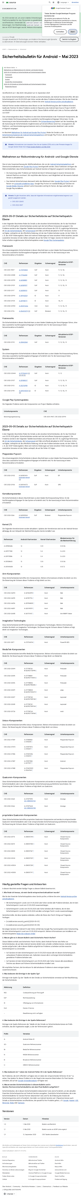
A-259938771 (23, 301)
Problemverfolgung (61, 1179)
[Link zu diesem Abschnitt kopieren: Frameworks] (16, 318)
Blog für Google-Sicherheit (37, 1170)
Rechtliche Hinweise (28, 1186)
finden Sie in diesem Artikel (26, 934)
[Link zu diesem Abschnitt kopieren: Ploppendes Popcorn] (23, 454)
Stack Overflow (60, 1176)
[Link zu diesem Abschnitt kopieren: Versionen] (16, 1111)
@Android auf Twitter (35, 1160)
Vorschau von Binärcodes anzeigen (13, 1170)
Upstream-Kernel (24, 477)
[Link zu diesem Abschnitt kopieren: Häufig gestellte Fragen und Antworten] (48, 884)
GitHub (4, 1179)
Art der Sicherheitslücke (13, 231)
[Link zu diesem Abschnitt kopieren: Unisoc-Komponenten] (24, 721)
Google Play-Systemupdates (54, 240)
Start (73, 32)
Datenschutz (47, 1186)
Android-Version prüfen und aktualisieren (59, 102)
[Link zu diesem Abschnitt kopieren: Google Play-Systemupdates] (30, 400)
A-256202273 (23, 311)
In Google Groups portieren (37, 1179)
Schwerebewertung (48, 122)
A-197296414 (23, 373)
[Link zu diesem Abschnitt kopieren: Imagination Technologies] (28, 621)
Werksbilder (6, 1173)
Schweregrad (30, 231)
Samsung (21, 1103)
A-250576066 (23, 306)
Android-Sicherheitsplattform (60, 164)
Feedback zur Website (60, 1186)
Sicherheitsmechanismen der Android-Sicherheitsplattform (23, 135)
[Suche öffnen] (50, 2)
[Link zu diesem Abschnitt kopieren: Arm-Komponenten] (22, 574)
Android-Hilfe (59, 1160)
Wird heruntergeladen (9, 1166)
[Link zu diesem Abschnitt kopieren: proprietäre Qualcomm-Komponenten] (39, 815)
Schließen (60, 32)
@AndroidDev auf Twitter (36, 1163)
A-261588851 (23, 280)
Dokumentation (9, 9)
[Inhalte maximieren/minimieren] (16, 67)
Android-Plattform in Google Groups (40, 1173)
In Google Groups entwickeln (38, 1176)
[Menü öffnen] (3, 2)
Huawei (71, 1101)
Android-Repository (8, 1160)
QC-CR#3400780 (30, 808)
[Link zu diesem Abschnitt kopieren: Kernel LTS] (14, 524)
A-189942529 (23, 296)
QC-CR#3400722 (30, 801)
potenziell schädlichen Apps (24, 184)
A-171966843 (23, 275)
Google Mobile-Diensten (15, 186)
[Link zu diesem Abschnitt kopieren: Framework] (15, 246)
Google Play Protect (31, 167)
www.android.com (61, 1170)
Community (16, 1186)
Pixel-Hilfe (58, 1163)
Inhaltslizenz (59, 1145)
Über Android (6, 1186)
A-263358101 (23, 290)
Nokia (12, 1103)
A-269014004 (23, 391)
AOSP (4, 49)
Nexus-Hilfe (58, 1166)
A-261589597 (23, 285)
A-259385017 (23, 380)
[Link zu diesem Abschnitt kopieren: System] (11, 349)
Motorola (5, 1103)
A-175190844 (23, 270)
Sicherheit (23, 49)
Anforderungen (7, 1163)
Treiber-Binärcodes (8, 1176)
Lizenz (39, 1186)
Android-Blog (33, 1166)
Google (65, 1101)
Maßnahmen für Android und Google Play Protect (28, 133)
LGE (76, 1101)
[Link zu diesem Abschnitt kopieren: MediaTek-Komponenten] (27, 649)
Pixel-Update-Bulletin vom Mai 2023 (38, 147)
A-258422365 (23, 342)
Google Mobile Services (62, 1173)
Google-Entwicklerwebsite (27, 1081)
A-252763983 (23, 386)
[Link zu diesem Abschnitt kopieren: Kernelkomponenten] (23, 494)
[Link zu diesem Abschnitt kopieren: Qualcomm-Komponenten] (28, 777)
